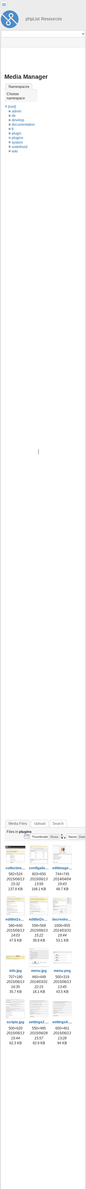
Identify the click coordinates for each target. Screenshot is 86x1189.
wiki (15, 151)
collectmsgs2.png (20, 868)
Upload (39, 823)
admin (16, 111)
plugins (17, 138)
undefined (19, 147)
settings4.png (63, 1022)
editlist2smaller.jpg (44, 919)
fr (13, 129)
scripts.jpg (15, 1022)
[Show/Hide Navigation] (4, 4)
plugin (16, 133)
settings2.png (40, 1022)
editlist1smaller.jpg (21, 919)
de (14, 116)
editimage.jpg (63, 868)
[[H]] (11, 19)
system (17, 142)
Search (58, 823)
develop (18, 120)
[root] (12, 106)
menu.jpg (39, 971)
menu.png (62, 971)
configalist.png (41, 868)
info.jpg (15, 971)
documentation (23, 124)
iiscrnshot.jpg (63, 919)
